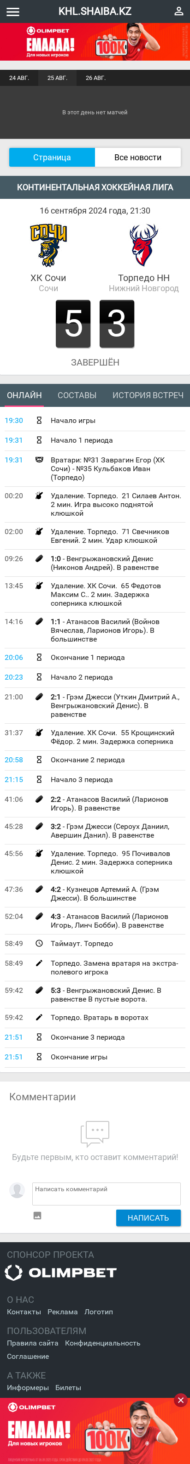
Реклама (63, 1311)
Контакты (24, 1311)
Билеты (68, 1387)
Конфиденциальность (103, 1343)
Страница (52, 157)
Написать (148, 1218)
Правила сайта (33, 1343)
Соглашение (28, 1356)
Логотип (98, 1311)
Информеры (28, 1387)
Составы (77, 395)
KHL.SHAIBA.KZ (95, 11)
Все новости (137, 157)
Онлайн (24, 395)
